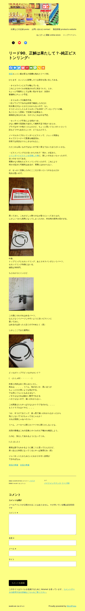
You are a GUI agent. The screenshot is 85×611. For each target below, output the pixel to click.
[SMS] (35, 68)
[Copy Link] (39, 68)
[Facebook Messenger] (15, 68)
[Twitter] (19, 68)
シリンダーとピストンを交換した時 (24, 155)
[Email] (31, 68)
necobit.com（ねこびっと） (17, 606)
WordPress (71, 606)
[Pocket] (23, 68)
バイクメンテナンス (52, 483)
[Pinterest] (27, 68)
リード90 (65, 483)
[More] (43, 68)
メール (12, 549)
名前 (11, 538)
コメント (13, 513)
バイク (32, 481)
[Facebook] (11, 68)
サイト (11, 559)
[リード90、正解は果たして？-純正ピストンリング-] (21, 210)
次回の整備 (24, 465)
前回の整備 (13, 465)
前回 (11, 74)
